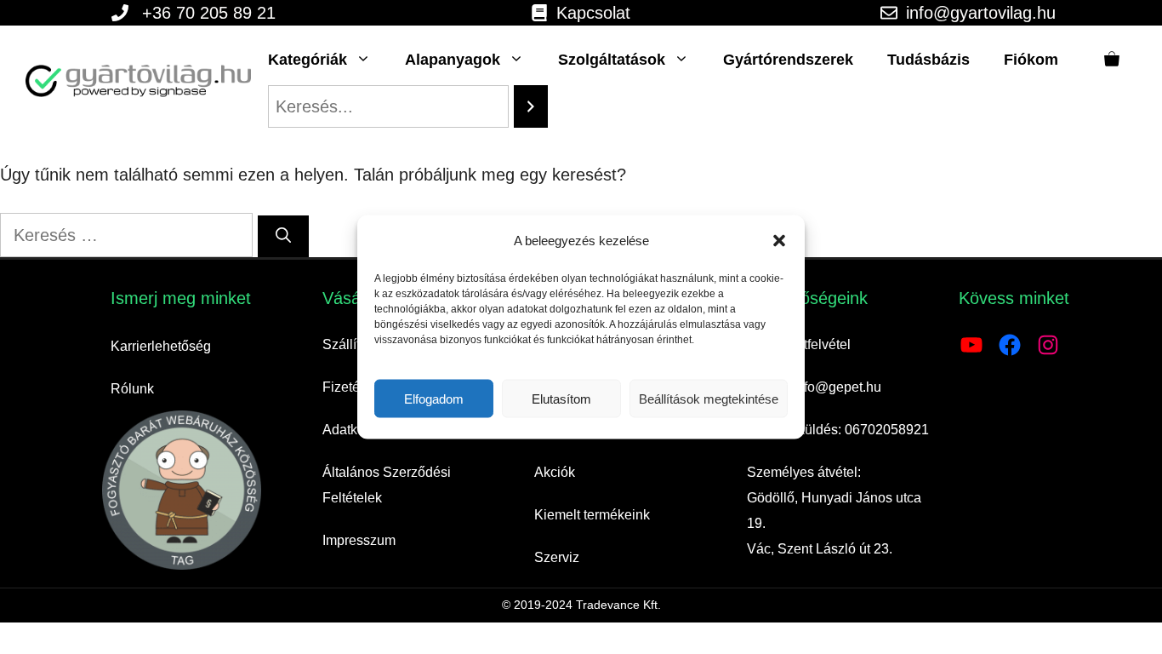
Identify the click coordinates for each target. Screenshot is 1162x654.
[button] (779, 241)
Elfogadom (434, 398)
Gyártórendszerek (788, 59)
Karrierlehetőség (161, 346)
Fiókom (1031, 59)
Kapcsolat (593, 12)
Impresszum (359, 540)
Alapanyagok (452, 59)
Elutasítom (561, 398)
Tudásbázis (928, 59)
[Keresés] (283, 236)
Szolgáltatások (611, 59)
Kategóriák (307, 59)
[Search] (531, 106)
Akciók (554, 472)
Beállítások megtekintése (708, 398)
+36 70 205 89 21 (209, 12)
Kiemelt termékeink (592, 515)
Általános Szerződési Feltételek (386, 485)
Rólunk (132, 389)
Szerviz (556, 557)
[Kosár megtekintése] (1111, 59)
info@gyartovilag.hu (981, 12)
